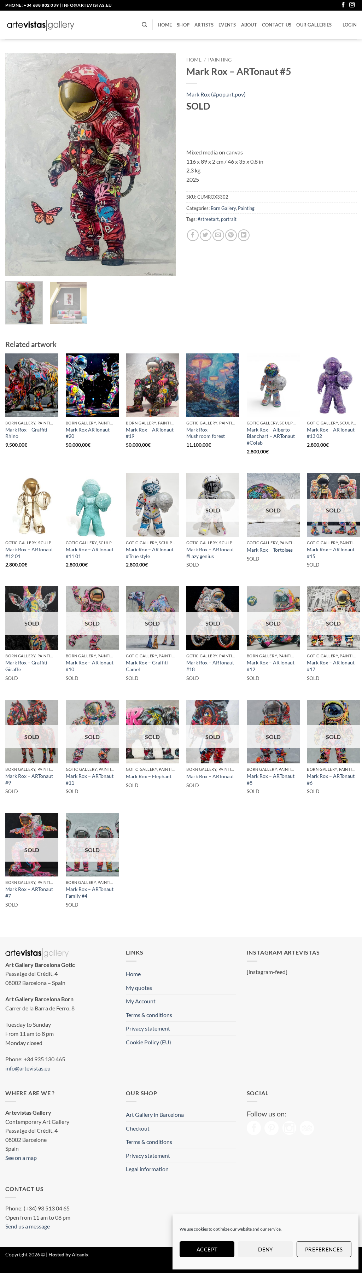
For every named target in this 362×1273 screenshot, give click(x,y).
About (249, 25)
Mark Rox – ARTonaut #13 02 (331, 433)
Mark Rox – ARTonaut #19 (150, 433)
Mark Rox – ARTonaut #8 (270, 779)
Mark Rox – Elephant (148, 776)
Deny (265, 1249)
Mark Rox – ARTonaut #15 (331, 552)
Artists (204, 25)
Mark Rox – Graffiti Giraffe (26, 665)
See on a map (21, 1157)
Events (227, 25)
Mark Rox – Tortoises (270, 550)
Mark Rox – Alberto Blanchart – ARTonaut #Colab (271, 436)
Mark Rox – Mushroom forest (205, 433)
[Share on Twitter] (205, 235)
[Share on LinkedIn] (244, 235)
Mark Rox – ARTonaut (210, 776)
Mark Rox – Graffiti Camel (147, 665)
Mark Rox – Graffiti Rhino (26, 433)
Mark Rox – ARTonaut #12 (270, 665)
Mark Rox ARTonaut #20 (88, 433)
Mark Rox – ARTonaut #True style (150, 552)
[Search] (144, 24)
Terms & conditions (149, 1014)
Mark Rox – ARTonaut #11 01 (89, 552)
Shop (183, 25)
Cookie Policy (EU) (148, 1042)
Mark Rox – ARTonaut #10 (89, 665)
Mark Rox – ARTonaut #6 (331, 779)
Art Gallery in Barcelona (155, 1114)
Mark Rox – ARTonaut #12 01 (29, 552)
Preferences (324, 1249)
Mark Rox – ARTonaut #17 (331, 665)
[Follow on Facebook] (343, 5)
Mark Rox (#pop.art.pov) (216, 94)
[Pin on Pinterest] (231, 235)
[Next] (163, 164)
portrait (229, 219)
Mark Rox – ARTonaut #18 (210, 665)
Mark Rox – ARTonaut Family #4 (89, 892)
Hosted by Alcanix (68, 1254)
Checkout (138, 1128)
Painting (220, 60)
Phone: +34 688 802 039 (32, 5)
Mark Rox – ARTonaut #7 (29, 892)
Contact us (277, 25)
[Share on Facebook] (193, 235)
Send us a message (27, 1226)
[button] (350, 24)
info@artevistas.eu (87, 5)
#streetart (208, 219)
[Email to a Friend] (218, 235)
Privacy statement (148, 1028)
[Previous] (17, 164)
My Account (141, 1001)
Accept (207, 1249)
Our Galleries (314, 25)
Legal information (147, 1169)
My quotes (139, 987)
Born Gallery (223, 208)
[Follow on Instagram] (352, 5)
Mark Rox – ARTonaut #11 (89, 779)
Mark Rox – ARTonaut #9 (29, 779)
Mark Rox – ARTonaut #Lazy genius (210, 552)
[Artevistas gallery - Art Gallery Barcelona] (40, 25)
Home (165, 25)
